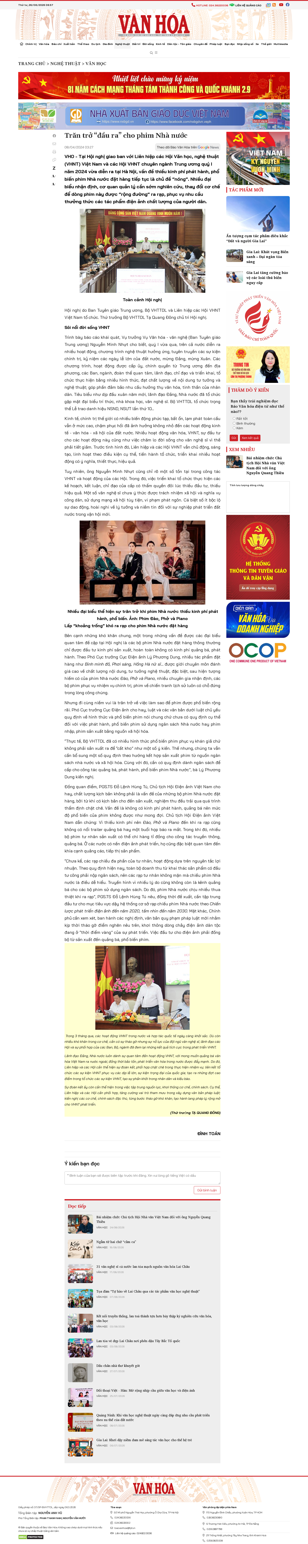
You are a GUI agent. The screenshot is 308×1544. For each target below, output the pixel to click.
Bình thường (246, 423)
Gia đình (108, 44)
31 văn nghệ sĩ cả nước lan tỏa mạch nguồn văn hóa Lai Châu (143, 1266)
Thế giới (266, 44)
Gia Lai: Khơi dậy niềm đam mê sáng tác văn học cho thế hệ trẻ (144, 1440)
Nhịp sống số (245, 44)
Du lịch (95, 44)
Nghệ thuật (122, 44)
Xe (257, 44)
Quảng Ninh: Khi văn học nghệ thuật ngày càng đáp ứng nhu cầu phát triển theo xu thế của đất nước (153, 1417)
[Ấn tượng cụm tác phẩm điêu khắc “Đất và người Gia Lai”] (258, 214)
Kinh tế (160, 44)
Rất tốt (242, 418)
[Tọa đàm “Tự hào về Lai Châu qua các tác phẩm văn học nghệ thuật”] (80, 1298)
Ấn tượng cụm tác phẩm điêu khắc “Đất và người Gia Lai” (257, 238)
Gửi (234, 438)
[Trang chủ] (21, 44)
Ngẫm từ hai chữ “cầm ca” (116, 1241)
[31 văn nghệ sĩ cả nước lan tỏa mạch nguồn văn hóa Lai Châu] (80, 1273)
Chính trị (30, 44)
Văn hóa (44, 44)
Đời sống (148, 44)
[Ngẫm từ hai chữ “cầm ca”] (80, 1248)
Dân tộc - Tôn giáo (179, 44)
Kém (240, 428)
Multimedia (281, 44)
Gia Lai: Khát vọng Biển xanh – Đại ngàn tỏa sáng (267, 257)
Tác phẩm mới (246, 189)
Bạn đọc (230, 44)
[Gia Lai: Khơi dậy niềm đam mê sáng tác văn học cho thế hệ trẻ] (80, 1447)
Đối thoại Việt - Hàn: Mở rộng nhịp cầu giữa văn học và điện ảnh (145, 1390)
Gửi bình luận (207, 1190)
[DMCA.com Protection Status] (31, 1536)
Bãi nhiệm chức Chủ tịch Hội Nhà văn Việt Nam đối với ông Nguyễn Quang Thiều (153, 1219)
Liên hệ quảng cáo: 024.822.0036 (133, 1533)
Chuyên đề (200, 44)
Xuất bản (69, 44)
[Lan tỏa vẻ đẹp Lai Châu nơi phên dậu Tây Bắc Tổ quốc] (80, 1348)
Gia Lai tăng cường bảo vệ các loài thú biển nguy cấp (267, 277)
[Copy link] (54, 160)
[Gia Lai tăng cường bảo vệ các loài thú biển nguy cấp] (234, 276)
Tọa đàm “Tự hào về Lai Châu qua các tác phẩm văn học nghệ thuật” (148, 1291)
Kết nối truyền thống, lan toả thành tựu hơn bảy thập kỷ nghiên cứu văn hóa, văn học (154, 1318)
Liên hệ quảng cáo (248, 5)
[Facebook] (54, 136)
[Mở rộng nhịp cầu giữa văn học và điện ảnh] (80, 1397)
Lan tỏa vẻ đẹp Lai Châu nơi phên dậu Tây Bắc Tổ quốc (138, 1341)
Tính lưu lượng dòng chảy (247, 485)
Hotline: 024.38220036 (212, 5)
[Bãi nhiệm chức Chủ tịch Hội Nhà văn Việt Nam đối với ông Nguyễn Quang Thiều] (80, 1224)
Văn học (101, 1227)
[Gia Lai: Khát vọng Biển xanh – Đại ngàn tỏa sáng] (234, 255)
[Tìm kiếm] (151, 53)
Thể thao (83, 44)
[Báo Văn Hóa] (154, 1488)
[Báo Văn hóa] (154, 24)
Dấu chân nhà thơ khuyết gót (118, 1365)
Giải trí (136, 44)
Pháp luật (216, 44)
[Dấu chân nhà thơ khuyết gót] (80, 1372)
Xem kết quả (250, 438)
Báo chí (56, 44)
